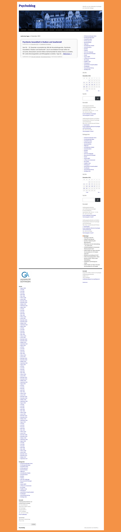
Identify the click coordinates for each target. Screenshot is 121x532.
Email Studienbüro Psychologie (89, 113)
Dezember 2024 (23, 320)
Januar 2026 (23, 299)
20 (84, 86)
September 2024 (23, 324)
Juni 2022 (22, 367)
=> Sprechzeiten (86, 125)
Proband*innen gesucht (89, 239)
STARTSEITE (23, 30)
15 (89, 84)
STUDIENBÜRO (31, 30)
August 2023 (23, 345)
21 (86, 86)
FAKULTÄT (52, 30)
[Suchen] (97, 98)
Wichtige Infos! (87, 69)
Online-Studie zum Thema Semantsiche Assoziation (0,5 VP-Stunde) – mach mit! (92, 252)
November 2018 (23, 436)
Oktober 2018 (23, 438)
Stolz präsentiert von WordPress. (91, 527)
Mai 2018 (22, 446)
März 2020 (22, 410)
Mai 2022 (22, 369)
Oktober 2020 (23, 399)
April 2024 (22, 332)
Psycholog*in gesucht (88, 237)
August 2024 (23, 326)
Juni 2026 (22, 291)
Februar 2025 (23, 316)
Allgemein (86, 44)
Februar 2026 (23, 297)
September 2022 (23, 363)
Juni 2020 (22, 406)
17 (94, 84)
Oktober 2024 (23, 323)
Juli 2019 (22, 423)
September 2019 (23, 420)
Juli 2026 (22, 289)
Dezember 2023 (23, 339)
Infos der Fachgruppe (35, 56)
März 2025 (22, 315)
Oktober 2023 (23, 342)
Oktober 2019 (23, 418)
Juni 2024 (22, 329)
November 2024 (23, 321)
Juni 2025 (22, 310)
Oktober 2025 (23, 304)
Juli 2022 (22, 366)
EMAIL (77, 30)
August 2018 (23, 441)
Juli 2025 (22, 308)
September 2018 (23, 439)
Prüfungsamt (87, 63)
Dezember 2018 (23, 434)
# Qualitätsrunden (88, 39)
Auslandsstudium (88, 47)
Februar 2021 (23, 393)
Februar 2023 (23, 355)
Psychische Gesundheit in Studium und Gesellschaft (42, 42)
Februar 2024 (23, 336)
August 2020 (23, 403)
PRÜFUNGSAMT (40, 30)
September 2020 (23, 401)
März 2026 (22, 296)
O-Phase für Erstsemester (89, 58)
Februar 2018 (23, 450)
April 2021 (22, 390)
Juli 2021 (22, 385)
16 (92, 84)
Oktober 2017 (23, 457)
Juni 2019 (22, 425)
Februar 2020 (23, 412)
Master (85, 55)
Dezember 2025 (23, 301)
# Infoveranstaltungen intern (90, 36)
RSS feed (86, 236)
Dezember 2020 (23, 396)
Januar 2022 (23, 375)
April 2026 (22, 294)
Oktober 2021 (23, 380)
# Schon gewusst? (88, 40)
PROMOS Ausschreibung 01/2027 (91, 255)
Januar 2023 (23, 356)
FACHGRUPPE (59, 30)
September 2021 (23, 382)
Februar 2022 (23, 374)
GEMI (46, 30)
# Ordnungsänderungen (89, 37)
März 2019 (22, 430)
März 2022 (22, 372)
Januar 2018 (23, 452)
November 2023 (23, 340)
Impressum (85, 282)
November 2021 (23, 379)
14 (86, 84)
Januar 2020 (23, 414)
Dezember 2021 (23, 377)
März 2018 (22, 449)
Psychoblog (27, 6)
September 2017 (23, 458)
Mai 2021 (22, 388)
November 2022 (23, 359)
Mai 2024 (22, 331)
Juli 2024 (22, 328)
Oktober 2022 (23, 361)
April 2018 (22, 447)
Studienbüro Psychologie (45, 44)
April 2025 (22, 313)
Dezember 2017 (23, 454)
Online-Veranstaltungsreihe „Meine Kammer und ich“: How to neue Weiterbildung (91, 258)
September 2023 (23, 344)
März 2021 (22, 391)
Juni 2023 (22, 348)
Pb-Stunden (86, 60)
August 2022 (23, 364)
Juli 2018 (22, 442)
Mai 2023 (22, 350)
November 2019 (23, 417)
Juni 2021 (22, 387)
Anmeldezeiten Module (89, 45)
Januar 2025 (23, 318)
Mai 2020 (22, 407)
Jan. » (99, 90)
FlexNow (86, 50)
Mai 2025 (22, 312)
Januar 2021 (23, 395)
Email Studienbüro (23, 514)
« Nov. (87, 90)
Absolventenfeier (87, 42)
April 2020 (22, 409)
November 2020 (23, 398)
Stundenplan (86, 66)
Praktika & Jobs (87, 61)
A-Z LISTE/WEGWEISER (69, 30)
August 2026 (23, 288)
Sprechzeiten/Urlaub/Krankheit (91, 64)
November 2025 (23, 302)
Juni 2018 (22, 444)
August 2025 (23, 307)
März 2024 (22, 334)
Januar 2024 (23, 337)
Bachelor (86, 48)
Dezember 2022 (23, 358)
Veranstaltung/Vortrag (46, 56)
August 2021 (23, 383)
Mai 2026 (22, 293)
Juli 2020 (22, 404)
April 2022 (22, 371)
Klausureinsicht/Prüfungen (89, 53)
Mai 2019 (22, 426)
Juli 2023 (22, 347)
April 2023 (22, 352)
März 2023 (22, 353)
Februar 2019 (23, 431)
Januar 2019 (23, 433)
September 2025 (23, 305)
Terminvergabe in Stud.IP (88, 115)
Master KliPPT (87, 56)
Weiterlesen (67, 54)
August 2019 (23, 422)
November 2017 (23, 455)
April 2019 (22, 428)
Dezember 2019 (23, 415)
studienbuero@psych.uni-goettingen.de (91, 279)
